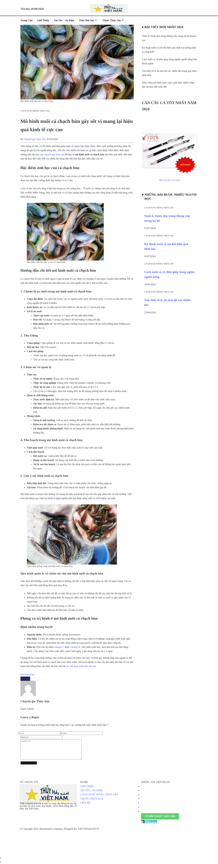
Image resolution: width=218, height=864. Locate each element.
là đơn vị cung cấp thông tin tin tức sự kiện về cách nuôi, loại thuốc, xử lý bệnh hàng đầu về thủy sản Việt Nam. (48, 806)
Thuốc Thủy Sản (111, 20)
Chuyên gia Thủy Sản (35, 139)
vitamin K (75, 647)
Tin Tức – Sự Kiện (64, 20)
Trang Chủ (26, 20)
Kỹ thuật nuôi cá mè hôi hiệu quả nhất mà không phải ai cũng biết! (169, 49)
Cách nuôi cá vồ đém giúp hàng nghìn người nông (169, 274)
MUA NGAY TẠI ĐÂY (169, 180)
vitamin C (59, 647)
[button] (160, 816)
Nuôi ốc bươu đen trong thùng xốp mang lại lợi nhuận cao (169, 38)
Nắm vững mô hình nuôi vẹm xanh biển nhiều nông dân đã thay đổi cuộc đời (168, 84)
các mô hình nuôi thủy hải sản (81, 666)
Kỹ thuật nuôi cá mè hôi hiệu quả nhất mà (166, 246)
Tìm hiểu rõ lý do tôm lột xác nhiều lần (167, 302)
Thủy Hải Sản (86, 20)
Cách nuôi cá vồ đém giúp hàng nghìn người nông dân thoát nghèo (169, 61)
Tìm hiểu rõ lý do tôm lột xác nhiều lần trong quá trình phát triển (169, 73)
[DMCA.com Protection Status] (149, 821)
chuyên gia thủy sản (54, 154)
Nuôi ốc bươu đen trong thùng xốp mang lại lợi (167, 218)
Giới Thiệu (43, 20)
